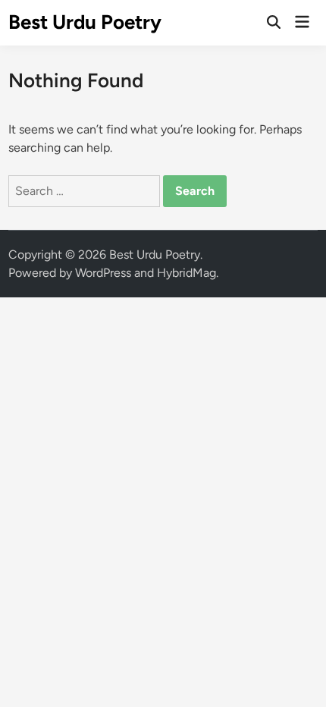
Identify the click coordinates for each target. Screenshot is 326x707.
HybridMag (186, 273)
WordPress (103, 273)
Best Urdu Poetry (84, 22)
